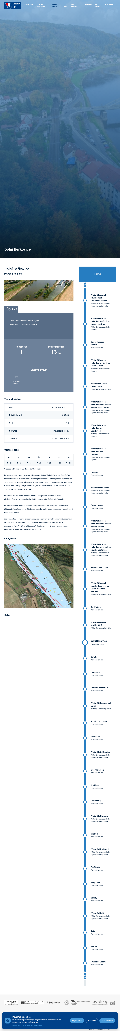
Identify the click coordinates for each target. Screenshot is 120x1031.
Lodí (14, 309)
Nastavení (92, 1020)
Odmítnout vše (107, 1020)
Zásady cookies (16, 1025)
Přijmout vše (77, 1020)
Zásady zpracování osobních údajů (32, 1025)
